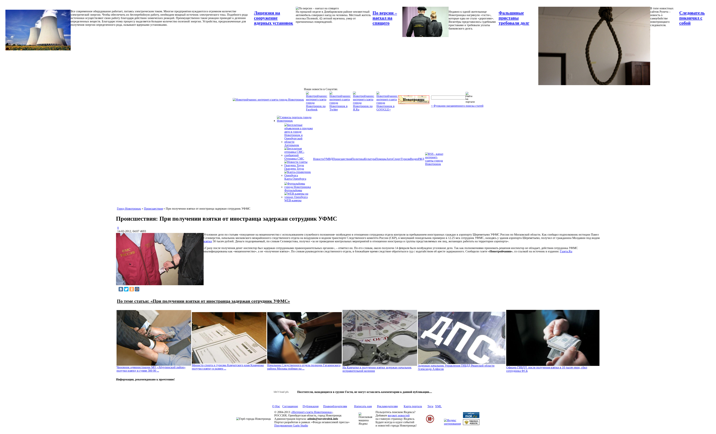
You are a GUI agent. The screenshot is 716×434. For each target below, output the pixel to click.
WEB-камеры (293, 200)
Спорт (397, 159)
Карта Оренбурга (295, 178)
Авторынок (291, 145)
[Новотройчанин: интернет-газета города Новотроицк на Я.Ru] (363, 109)
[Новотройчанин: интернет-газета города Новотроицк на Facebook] (316, 109)
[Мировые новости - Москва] (471, 424)
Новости (318, 159)
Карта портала (413, 406)
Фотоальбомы (293, 190)
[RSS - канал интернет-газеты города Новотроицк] (435, 164)
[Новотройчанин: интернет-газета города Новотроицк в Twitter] (340, 109)
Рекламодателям (387, 406)
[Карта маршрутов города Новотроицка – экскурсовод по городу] (413, 103)
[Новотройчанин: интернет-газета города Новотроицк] (268, 99)
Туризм (405, 159)
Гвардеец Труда (294, 168)
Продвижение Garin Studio (291, 425)
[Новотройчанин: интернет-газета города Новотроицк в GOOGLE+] (387, 109)
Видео (414, 159)
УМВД (328, 159)
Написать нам (363, 406)
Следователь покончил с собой (692, 17)
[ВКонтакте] (121, 289)
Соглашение (290, 406)
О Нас (276, 406)
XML (438, 406)
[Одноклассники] (131, 289)
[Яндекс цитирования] (452, 423)
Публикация (310, 406)
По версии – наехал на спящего (385, 17)
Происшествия (342, 159)
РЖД (421, 159)
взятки (208, 241)
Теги (430, 406)
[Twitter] (126, 289)
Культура (370, 159)
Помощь (381, 159)
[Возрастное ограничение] (429, 422)
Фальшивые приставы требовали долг (514, 17)
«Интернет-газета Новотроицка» (312, 412)
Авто (389, 159)
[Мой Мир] (137, 289)
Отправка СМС (294, 158)
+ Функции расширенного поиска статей (457, 105)
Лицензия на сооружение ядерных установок (273, 17)
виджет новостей (399, 415)
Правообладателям (335, 406)
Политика (357, 159)
